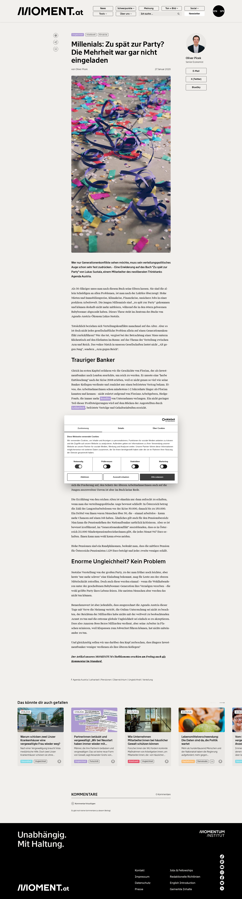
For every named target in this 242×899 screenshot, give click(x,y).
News (103, 8)
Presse (139, 889)
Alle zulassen (157, 477)
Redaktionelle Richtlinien (185, 877)
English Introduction (182, 883)
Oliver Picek (193, 58)
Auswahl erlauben (121, 477)
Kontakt (139, 870)
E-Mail (196, 71)
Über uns (125, 13)
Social (193, 8)
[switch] (106, 467)
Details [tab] (121, 428)
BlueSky (196, 87)
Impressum (142, 877)
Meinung (149, 8)
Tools (102, 13)
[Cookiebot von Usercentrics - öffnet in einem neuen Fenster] (164, 420)
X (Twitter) (196, 79)
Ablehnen (85, 477)
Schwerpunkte (124, 8)
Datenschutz (142, 883)
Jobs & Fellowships (181, 870)
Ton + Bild (170, 8)
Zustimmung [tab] (83, 428)
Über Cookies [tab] (159, 428)
